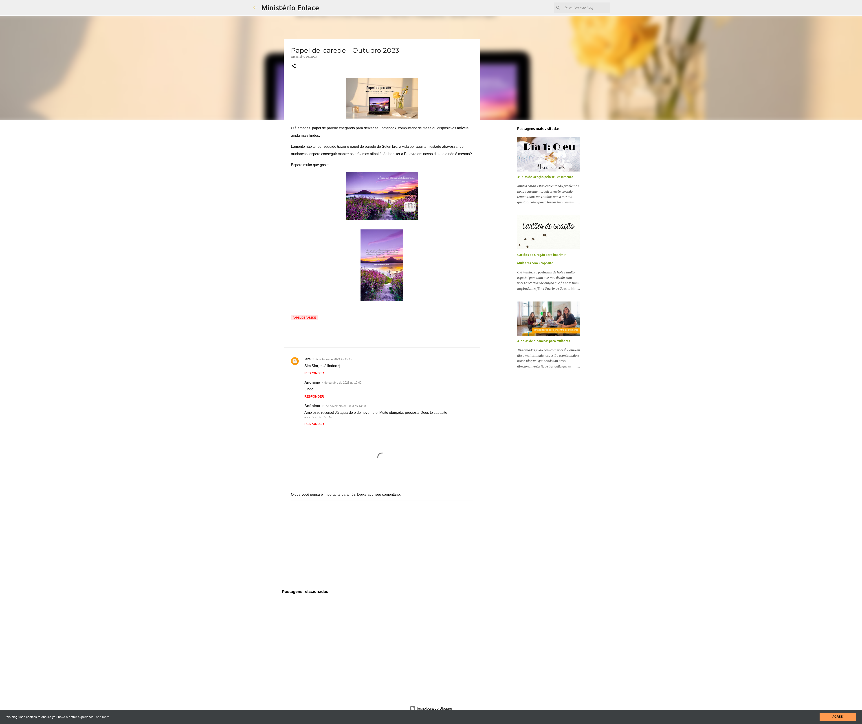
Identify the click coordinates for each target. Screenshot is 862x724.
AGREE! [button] (838, 716)
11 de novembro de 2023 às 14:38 (344, 406)
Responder (314, 373)
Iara (307, 359)
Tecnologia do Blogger (433, 708)
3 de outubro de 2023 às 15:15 (332, 359)
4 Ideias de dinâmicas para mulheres (543, 341)
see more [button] (103, 717)
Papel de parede (304, 317)
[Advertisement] (382, 549)
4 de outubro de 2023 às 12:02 (341, 382)
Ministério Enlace (290, 8)
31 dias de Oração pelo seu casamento (545, 177)
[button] (293, 66)
